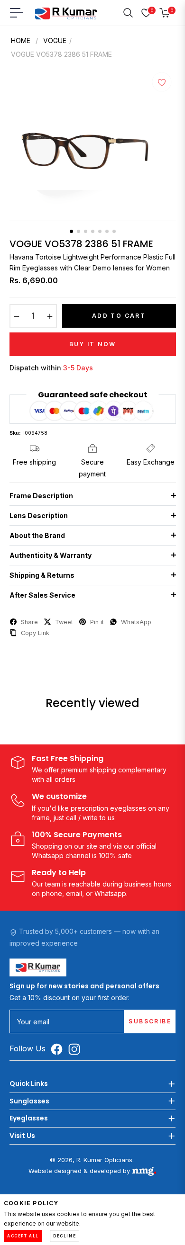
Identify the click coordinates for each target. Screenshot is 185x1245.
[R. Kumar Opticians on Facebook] (59, 1049)
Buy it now (92, 344)
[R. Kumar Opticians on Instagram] (76, 1049)
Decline (64, 1236)
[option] (92, 148)
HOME (20, 40)
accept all (23, 1236)
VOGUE (54, 40)
